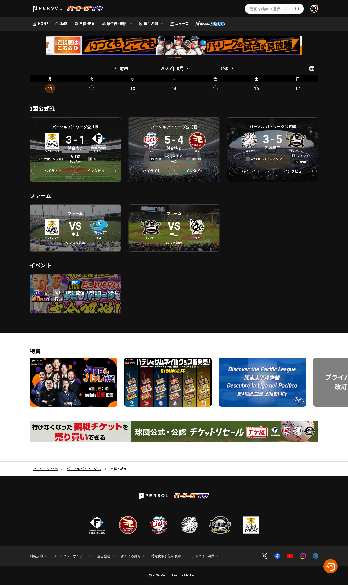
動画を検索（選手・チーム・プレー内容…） (277, 9)
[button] (170, 57)
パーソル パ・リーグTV (84, 468)
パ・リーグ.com (45, 468)
